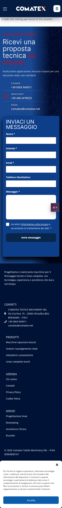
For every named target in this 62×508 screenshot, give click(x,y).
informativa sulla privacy (34, 224)
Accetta (31, 500)
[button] (57, 464)
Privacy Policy (13, 392)
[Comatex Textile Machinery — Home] (31, 8)
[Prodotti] (5, 9)
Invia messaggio (31, 237)
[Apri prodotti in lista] (56, 8)
